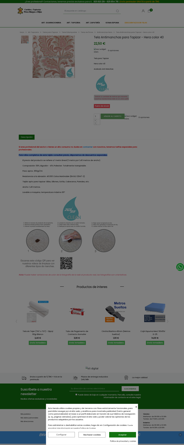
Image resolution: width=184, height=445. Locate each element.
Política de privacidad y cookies (123, 441)
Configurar (61, 434)
